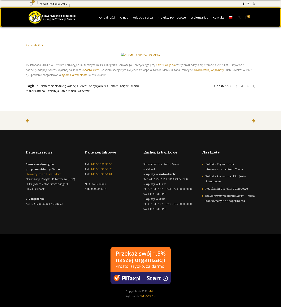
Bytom (114, 86)
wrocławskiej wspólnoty (209, 70)
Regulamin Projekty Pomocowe (226, 188)
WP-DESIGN (148, 296)
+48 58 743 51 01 (101, 174)
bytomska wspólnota (75, 75)
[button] (7, 299)
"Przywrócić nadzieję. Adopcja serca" (62, 86)
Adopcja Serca (98, 86)
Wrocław (83, 91)
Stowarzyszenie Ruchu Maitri (43, 174)
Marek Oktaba (35, 91)
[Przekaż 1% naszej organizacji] (140, 265)
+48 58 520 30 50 (58, 3)
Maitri (135, 86)
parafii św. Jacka (166, 65)
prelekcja (52, 91)
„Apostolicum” (90, 70)
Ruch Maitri (68, 91)
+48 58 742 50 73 (101, 169)
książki (124, 86)
